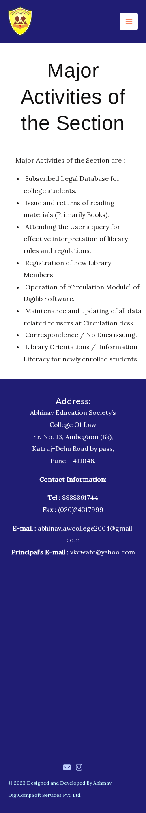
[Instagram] (79, 767)
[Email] (67, 767)
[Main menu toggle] (129, 21)
